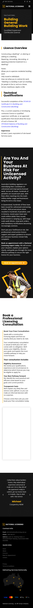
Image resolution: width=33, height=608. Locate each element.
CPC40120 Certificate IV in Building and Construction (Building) (16, 104)
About (4, 551)
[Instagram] (27, 1)
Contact (5, 557)
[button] (3, 495)
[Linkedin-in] (29, 1)
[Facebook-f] (24, 1)
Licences (5, 553)
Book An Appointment (9, 555)
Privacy (5, 564)
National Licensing (15, 6)
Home (4, 549)
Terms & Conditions (8, 566)
